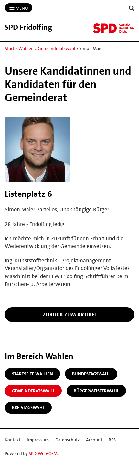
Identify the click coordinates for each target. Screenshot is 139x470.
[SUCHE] (131, 8)
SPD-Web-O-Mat (45, 453)
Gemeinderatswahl (56, 48)
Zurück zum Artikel (70, 314)
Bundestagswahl (91, 374)
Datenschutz (67, 439)
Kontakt (12, 439)
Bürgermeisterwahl (96, 391)
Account (94, 439)
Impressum (38, 439)
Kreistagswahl (28, 407)
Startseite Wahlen (32, 374)
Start (9, 48)
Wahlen (26, 48)
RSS (112, 439)
